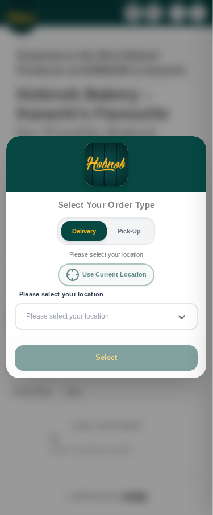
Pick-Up (129, 231)
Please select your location (61, 294)
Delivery (84, 231)
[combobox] (27, 317)
